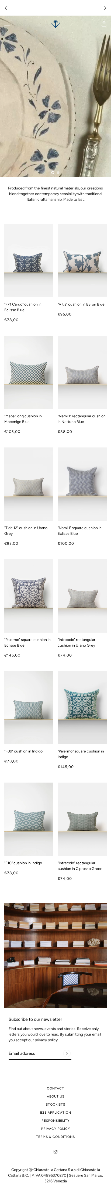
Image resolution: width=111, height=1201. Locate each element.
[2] (58, 172)
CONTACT (55, 1088)
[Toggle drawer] (7, 24)
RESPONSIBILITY (55, 1121)
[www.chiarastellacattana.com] (55, 24)
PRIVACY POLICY (55, 1129)
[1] (53, 172)
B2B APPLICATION (55, 1112)
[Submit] (66, 1053)
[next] (105, 8)
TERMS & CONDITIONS (55, 1137)
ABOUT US (55, 1096)
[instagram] (55, 1151)
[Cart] (104, 24)
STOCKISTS (55, 1104)
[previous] (6, 8)
